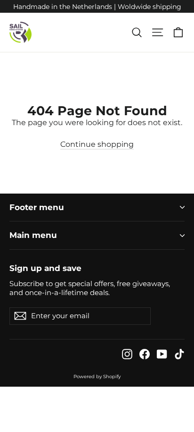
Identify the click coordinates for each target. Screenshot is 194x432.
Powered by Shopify (97, 376)
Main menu (33, 235)
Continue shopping (97, 144)
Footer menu (36, 207)
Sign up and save (45, 267)
